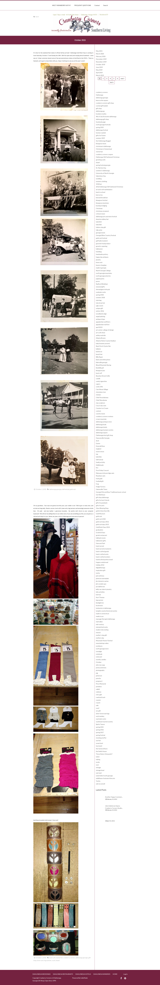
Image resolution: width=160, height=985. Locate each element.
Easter (98, 443)
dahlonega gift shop (102, 119)
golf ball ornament (102, 241)
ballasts (98, 349)
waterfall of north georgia (104, 776)
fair (97, 454)
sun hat (98, 740)
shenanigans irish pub (103, 289)
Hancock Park (100, 543)
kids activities (100, 592)
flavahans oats (100, 476)
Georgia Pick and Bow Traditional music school (111, 492)
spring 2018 (100, 295)
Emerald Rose (100, 446)
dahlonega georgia (55, 489)
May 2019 (99, 70)
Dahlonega (99, 95)
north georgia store (102, 649)
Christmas (99, 208)
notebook (99, 654)
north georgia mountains (104, 273)
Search (105, 5)
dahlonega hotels (101, 427)
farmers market (101, 133)
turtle (98, 762)
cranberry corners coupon (104, 154)
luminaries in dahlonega (103, 608)
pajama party (100, 279)
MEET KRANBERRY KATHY (61, 5)
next (122, 78)
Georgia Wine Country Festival (106, 235)
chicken (98, 395)
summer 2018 (100, 297)
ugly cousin (99, 306)
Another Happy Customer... (114, 797)
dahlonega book (101, 424)
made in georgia (101, 268)
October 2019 (100, 64)
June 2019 (99, 67)
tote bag (98, 300)
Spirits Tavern (100, 724)
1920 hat (99, 184)
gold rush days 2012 (102, 522)
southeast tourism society (104, 722)
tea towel (99, 746)
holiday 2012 (100, 565)
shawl (58, 960)
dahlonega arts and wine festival (106, 216)
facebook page (101, 122)
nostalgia (99, 651)
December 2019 (101, 59)
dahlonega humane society (104, 430)
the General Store (102, 749)
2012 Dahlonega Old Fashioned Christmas (109, 187)
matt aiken (99, 622)
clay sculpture (100, 403)
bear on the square (102, 100)
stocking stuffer (101, 738)
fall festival (65, 489)
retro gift (99, 695)
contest (98, 411)
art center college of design (105, 330)
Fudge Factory (100, 487)
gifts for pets (100, 505)
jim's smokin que (101, 584)
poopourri (99, 681)
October (99, 662)
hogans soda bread (102, 562)
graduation (99, 530)
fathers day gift (101, 227)
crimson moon (100, 214)
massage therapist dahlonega (105, 619)
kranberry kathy (101, 114)
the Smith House (101, 751)
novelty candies (101, 659)
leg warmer (47, 960)
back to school (100, 192)
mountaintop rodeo (102, 643)
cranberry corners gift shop (105, 103)
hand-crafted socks (102, 554)
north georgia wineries (103, 276)
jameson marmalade (102, 578)
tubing (98, 759)
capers (98, 384)
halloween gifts (101, 541)
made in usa (99, 616)
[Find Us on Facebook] (121, 978)
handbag (99, 252)
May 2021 (99, 51)
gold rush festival (101, 238)
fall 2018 (99, 225)
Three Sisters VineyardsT (104, 754)
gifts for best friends (102, 500)
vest (97, 765)
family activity (100, 462)
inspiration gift (100, 570)
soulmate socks (101, 292)
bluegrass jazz (100, 370)
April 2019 (99, 72)
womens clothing (101, 181)
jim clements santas (102, 581)
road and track (100, 697)
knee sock (40, 960)
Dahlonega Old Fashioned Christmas (108, 157)
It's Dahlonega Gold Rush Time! (41, 50)
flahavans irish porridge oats (105, 473)
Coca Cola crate (101, 405)
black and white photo (103, 360)
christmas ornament (102, 211)
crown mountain (101, 419)
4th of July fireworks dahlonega (106, 116)
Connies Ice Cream (102, 408)
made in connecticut (102, 613)
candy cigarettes (101, 381)
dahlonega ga (100, 111)
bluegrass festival (101, 200)
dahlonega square (102, 432)
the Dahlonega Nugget (103, 141)
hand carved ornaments (103, 549)
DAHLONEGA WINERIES (101, 974)
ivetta (98, 573)
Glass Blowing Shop (102, 508)
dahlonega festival (102, 130)
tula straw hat (100, 303)
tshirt (98, 757)
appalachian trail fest (102, 324)
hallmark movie (101, 538)
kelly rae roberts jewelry (104, 589)
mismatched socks (102, 627)
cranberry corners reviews (104, 416)
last (111, 82)
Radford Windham (102, 284)
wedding (99, 179)
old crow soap (100, 665)
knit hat (98, 595)
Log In (125, 974)
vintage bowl (100, 770)
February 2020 (100, 56)
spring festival (100, 735)
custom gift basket (102, 106)
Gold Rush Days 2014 (103, 527)
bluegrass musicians (102, 203)
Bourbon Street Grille (103, 376)
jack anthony (100, 576)
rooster (98, 700)
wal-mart (99, 773)
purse (98, 281)
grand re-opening (101, 246)
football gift (100, 481)
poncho (98, 678)
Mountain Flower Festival (104, 640)
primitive (99, 686)
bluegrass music (101, 143)
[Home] (80, 23)
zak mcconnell (100, 784)
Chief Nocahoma (101, 400)
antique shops (100, 319)
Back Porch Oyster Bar (103, 346)
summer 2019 (100, 138)
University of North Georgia (105, 173)
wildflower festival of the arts (105, 778)
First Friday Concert (102, 470)
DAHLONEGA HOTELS (83, 974)
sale (97, 705)
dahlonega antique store (104, 422)
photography (100, 670)
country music (100, 414)
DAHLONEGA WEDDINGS (41, 974)
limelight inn (100, 603)
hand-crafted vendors (103, 557)
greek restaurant (101, 535)
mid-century (100, 624)
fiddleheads (100, 465)
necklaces (99, 646)
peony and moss (101, 668)
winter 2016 (100, 311)
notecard (99, 657)
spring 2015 (100, 727)
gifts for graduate (101, 503)
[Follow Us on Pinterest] (125, 978)
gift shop (99, 108)
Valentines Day (101, 176)
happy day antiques (102, 257)
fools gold (99, 478)
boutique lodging (101, 206)
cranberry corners (69, 958)
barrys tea (99, 195)
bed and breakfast (102, 197)
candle (98, 378)
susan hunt (99, 743)
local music (99, 605)
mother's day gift (101, 635)
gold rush (73, 489)
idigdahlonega (100, 568)
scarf (53, 960)
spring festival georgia (103, 165)
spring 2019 (100, 127)
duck (97, 441)
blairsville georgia (101, 362)
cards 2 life (99, 387)
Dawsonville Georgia (102, 438)
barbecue (99, 351)
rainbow (98, 692)
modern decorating (102, 630)
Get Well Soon (100, 495)
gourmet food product (103, 243)
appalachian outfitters (103, 322)
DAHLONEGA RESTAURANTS (63, 974)
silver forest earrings (102, 713)
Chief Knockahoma (102, 397)
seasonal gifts (100, 287)
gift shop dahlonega (102, 497)
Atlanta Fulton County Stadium (106, 341)
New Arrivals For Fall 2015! (40, 502)
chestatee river (101, 392)
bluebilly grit (100, 368)
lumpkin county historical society (106, 611)
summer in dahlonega (103, 170)
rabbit (98, 689)
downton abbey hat (102, 219)
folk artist (99, 230)
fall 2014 (99, 222)
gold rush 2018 (101, 519)
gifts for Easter (101, 135)
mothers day (100, 638)
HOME (115, 974)
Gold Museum (100, 514)
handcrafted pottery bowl (104, 559)
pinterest (99, 676)
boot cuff (52, 958)
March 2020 (100, 54)
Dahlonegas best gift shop (104, 435)
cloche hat (59, 958)
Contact (97, 5)
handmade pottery (102, 254)
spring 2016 (100, 730)
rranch (98, 703)
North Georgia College (103, 270)
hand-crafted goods (102, 551)
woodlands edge (101, 314)
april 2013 (99, 327)
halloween (99, 249)
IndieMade (84, 978)
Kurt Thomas (100, 597)
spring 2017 (100, 732)
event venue (100, 451)
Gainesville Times (101, 489)
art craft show (100, 333)
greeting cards (100, 160)
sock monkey (100, 716)
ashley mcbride (101, 335)
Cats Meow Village (102, 389)
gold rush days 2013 (102, 524)
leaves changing (101, 265)
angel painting (100, 316)
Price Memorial (101, 684)
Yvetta (98, 781)
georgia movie (100, 233)
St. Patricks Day (101, 168)
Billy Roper (99, 357)
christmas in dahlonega (103, 146)
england (98, 449)
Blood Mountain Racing (103, 365)
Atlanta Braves (101, 338)
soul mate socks (101, 719)
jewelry (98, 260)
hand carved (100, 546)
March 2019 (100, 75)
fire (97, 468)
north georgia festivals (103, 125)
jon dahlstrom (100, 586)
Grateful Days (100, 532)
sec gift (98, 711)
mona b (98, 632)
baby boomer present (103, 343)
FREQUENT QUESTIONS (82, 5)
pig (97, 673)
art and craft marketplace (104, 189)
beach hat (99, 354)
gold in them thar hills (103, 511)
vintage (98, 767)
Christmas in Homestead (104, 149)
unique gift (99, 308)
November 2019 (101, 62)
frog (97, 484)
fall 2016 (99, 457)
